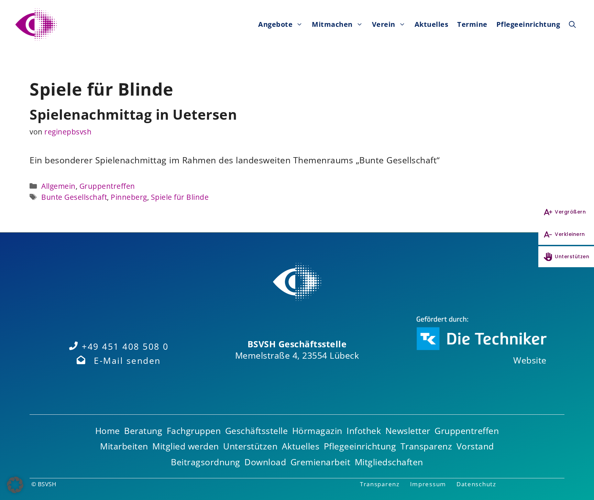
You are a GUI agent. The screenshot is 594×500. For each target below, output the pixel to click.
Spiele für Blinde (180, 197)
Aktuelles (432, 24)
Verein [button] (383, 24)
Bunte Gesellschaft (74, 197)
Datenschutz (476, 484)
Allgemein (58, 186)
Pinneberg (129, 197)
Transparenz (380, 484)
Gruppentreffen (107, 186)
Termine (472, 24)
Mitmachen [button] (332, 24)
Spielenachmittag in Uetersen (133, 114)
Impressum (428, 484)
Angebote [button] (275, 24)
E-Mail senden (127, 360)
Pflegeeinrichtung (528, 24)
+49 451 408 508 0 (125, 346)
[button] (572, 24)
